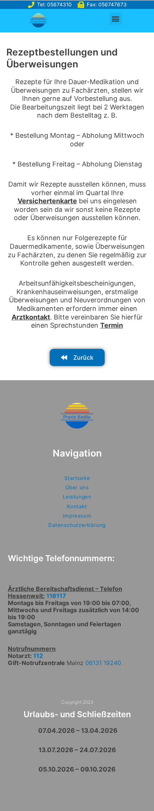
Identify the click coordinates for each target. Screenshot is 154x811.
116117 (56, 595)
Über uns (77, 487)
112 (38, 655)
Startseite (77, 478)
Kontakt (77, 506)
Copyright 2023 (77, 702)
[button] (116, 19)
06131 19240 (103, 663)
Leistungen (77, 497)
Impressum (77, 516)
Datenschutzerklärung (77, 525)
